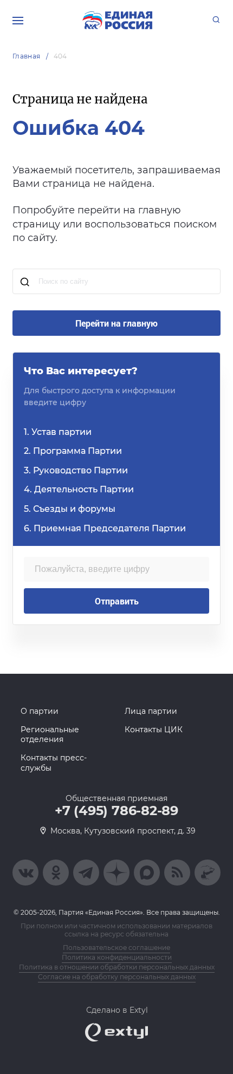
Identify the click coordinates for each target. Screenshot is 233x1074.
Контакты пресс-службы (54, 762)
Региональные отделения (50, 734)
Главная (26, 56)
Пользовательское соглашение (116, 947)
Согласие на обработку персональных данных (117, 977)
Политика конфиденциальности (117, 957)
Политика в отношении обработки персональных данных (117, 967)
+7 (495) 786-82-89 (116, 810)
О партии (40, 711)
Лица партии (151, 711)
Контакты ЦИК (154, 729)
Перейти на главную (116, 323)
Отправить (117, 601)
